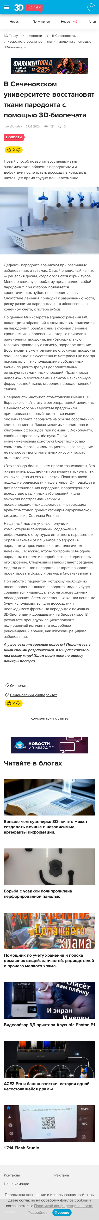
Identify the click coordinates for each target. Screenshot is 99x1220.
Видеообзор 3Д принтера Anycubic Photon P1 (49, 1025)
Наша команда (16, 1184)
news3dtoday (13, 126)
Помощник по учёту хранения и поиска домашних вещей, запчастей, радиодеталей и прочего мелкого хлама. (49, 961)
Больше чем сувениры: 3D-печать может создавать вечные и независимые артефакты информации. (45, 827)
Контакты (12, 1175)
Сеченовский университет (33, 695)
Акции (93, 22)
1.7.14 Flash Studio (21, 1148)
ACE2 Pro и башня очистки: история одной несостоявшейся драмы (46, 1086)
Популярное (41, 22)
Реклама (20, 68)
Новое (69, 22)
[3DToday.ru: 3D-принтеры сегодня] (28, 9)
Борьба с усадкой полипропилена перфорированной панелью (38, 894)
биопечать (19, 685)
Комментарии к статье (49, 718)
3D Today (11, 36)
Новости (15, 22)
